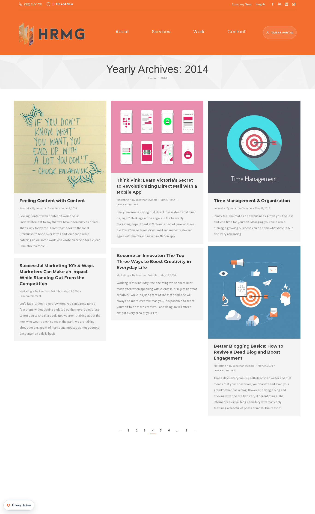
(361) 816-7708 (33, 4)
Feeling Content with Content (52, 200)
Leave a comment (127, 204)
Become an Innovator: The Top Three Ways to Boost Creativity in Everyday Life (154, 261)
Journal (24, 208)
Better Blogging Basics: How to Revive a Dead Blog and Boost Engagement (248, 352)
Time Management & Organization (252, 200)
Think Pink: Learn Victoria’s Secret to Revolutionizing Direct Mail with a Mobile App (157, 186)
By (44, 208)
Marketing (123, 199)
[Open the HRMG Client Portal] (280, 32)
